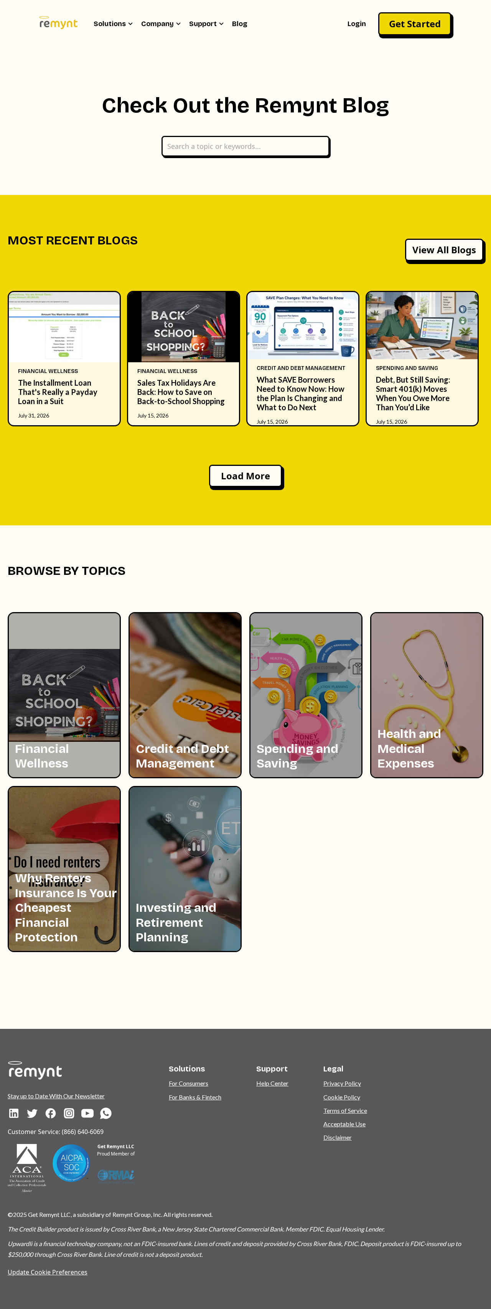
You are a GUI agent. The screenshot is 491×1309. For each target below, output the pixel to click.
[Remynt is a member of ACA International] (27, 1168)
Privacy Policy (342, 1083)
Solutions (110, 24)
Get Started (415, 23)
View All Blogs (444, 249)
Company (157, 24)
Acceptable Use (344, 1123)
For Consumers (188, 1083)
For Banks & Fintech (195, 1097)
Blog (239, 24)
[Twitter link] (32, 1113)
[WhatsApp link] (106, 1113)
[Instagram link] (69, 1113)
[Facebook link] (50, 1113)
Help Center (272, 1083)
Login (357, 24)
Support (203, 24)
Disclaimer (337, 1137)
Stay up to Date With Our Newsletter (56, 1095)
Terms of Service (345, 1110)
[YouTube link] (87, 1113)
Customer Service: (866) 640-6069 (56, 1131)
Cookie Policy (341, 1097)
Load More (245, 475)
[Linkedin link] (14, 1113)
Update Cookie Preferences (47, 1272)
